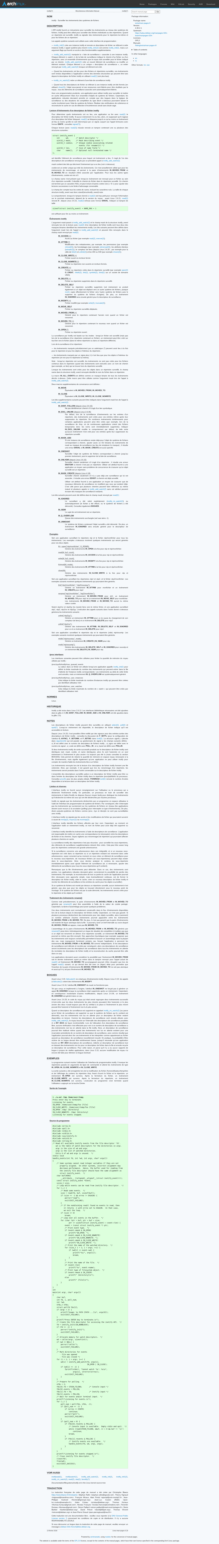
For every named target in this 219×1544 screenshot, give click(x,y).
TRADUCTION (54, 1488)
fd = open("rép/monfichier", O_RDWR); (73, 546)
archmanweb (95, 1537)
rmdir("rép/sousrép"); (66, 645)
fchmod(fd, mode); (65, 564)
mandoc (108, 1537)
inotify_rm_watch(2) (62, 80)
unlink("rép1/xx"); (65, 624)
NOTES (51, 721)
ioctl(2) (103, 779)
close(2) (61, 87)
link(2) (74, 252)
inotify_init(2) (59, 45)
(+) (64, 236)
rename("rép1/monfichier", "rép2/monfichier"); (76, 594)
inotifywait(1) (57, 1477)
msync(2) (73, 820)
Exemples (54, 534)
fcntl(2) (99, 738)
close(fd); (62, 570)
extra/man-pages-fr (143, 23)
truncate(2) (100, 303)
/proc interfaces (56, 654)
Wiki (173, 4)
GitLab (181, 4)
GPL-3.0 (77, 1541)
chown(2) (117, 252)
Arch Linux (14, 3)
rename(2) (67, 904)
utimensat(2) (105, 247)
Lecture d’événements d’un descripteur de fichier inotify (74, 110)
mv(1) (67, 292)
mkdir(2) (78, 272)
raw (148, 65)
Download (210, 4)
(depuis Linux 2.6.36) (74, 412)
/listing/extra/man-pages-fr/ (146, 45)
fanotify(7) (86, 1479)
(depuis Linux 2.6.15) (75, 406)
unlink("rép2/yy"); (65, 616)
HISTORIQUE (54, 706)
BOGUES (52, 975)
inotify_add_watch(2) (62, 54)
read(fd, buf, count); (66, 552)
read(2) (94, 76)
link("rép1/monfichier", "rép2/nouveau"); (74, 585)
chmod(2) (69, 247)
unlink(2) (82, 252)
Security (191, 4)
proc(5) (63, 779)
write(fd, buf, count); (66, 558)
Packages (152, 4)
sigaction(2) (61, 741)
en (136, 58)
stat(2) (78, 1479)
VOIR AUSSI (53, 1472)
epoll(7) (55, 727)
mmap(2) (64, 820)
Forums (163, 4)
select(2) (115, 725)
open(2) (125, 270)
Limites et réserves (58, 786)
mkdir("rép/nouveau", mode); (69, 639)
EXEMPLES (53, 1058)
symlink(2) (93, 272)
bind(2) (102, 272)
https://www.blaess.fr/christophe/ (64, 1495)
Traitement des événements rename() (66, 898)
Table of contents (140, 50)
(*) (64, 242)
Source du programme (59, 1121)
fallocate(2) (70, 979)
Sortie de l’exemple (58, 1088)
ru (136, 61)
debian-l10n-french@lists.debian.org (75, 1527)
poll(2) (122, 725)
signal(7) (76, 124)
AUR (201, 4)
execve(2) (100, 238)
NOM (49, 16)
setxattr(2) (70, 249)
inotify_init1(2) (93, 48)
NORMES (52, 697)
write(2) (91, 303)
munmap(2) (84, 820)
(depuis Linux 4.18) (74, 473)
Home (142, 4)
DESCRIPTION (54, 26)
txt (145, 65)
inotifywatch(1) (71, 1477)
